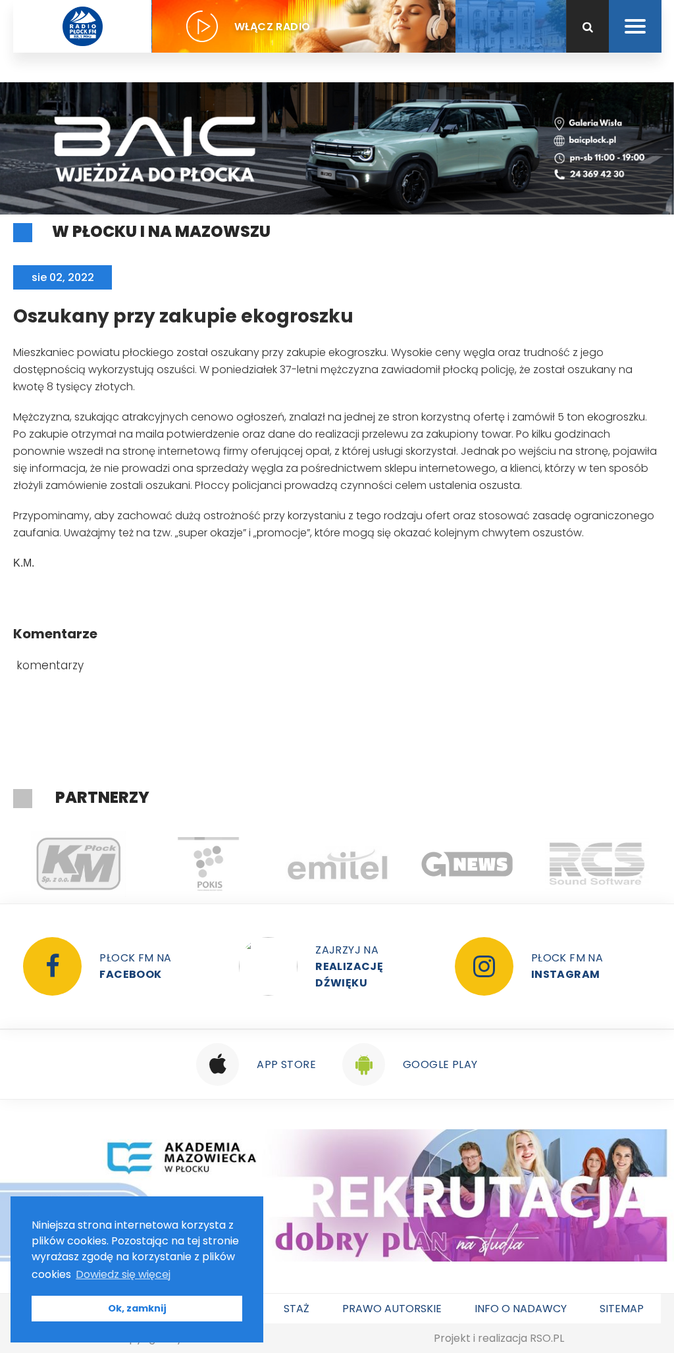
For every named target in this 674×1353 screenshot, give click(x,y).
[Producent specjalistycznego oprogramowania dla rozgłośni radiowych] (467, 864)
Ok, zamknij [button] (137, 1308)
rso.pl (547, 1338)
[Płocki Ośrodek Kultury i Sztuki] (207, 864)
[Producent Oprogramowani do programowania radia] (596, 864)
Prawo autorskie (392, 1308)
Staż (296, 1308)
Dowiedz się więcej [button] (123, 1274)
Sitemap (622, 1308)
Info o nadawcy (521, 1308)
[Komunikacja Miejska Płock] (78, 864)
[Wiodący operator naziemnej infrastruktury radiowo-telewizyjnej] (337, 864)
